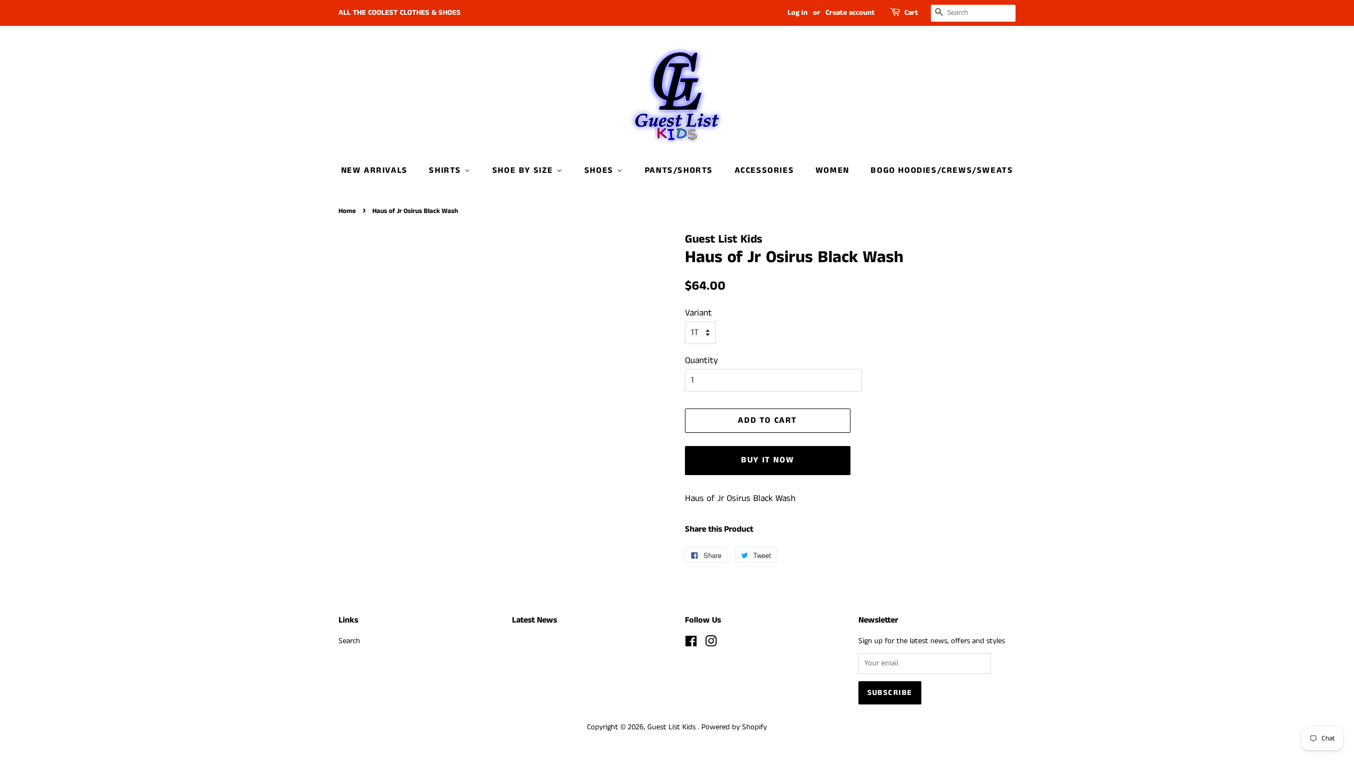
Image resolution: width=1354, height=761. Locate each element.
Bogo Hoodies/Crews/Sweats (942, 170)
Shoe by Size (524, 170)
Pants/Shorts (679, 170)
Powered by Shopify (734, 727)
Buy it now (767, 460)
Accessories (764, 170)
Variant (698, 313)
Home (347, 211)
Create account (850, 12)
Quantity (701, 360)
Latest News (534, 620)
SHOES (600, 170)
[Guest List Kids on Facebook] (691, 643)
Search (349, 641)
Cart (911, 12)
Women (832, 170)
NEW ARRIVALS (374, 170)
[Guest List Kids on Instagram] (711, 643)
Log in (798, 12)
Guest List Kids (672, 727)
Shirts (446, 170)
